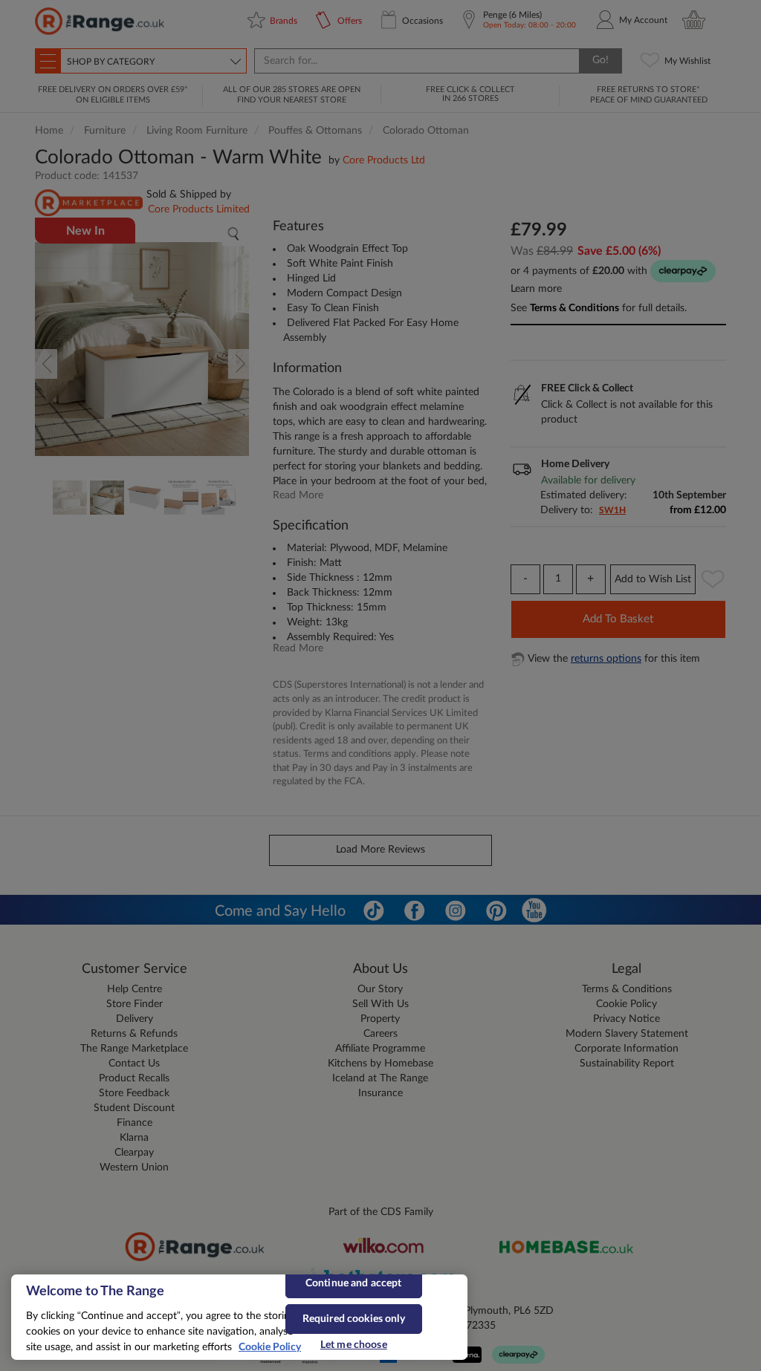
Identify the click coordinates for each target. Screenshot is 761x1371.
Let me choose (353, 1345)
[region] (239, 1317)
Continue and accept (353, 1283)
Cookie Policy (270, 1347)
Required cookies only (353, 1319)
